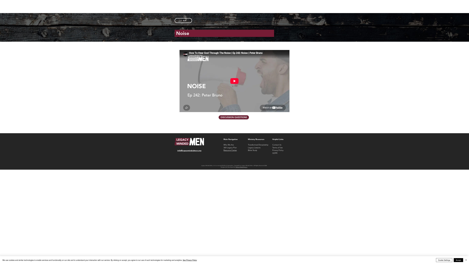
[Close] (466, 260)
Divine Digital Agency (241, 167)
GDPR (274, 153)
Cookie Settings (444, 260)
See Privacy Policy (190, 260)
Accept (458, 260)
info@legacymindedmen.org (189, 150)
